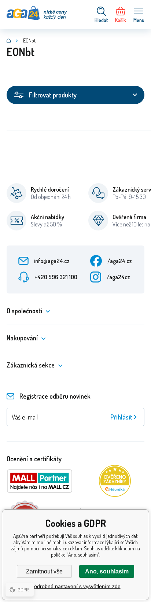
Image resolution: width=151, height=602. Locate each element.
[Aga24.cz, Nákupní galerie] (9, 40)
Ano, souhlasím (107, 571)
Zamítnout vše (44, 571)
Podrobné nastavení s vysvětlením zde (76, 586)
